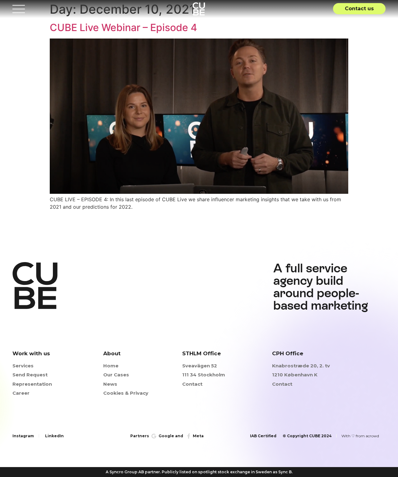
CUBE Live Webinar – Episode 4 (123, 27)
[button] (359, 8)
